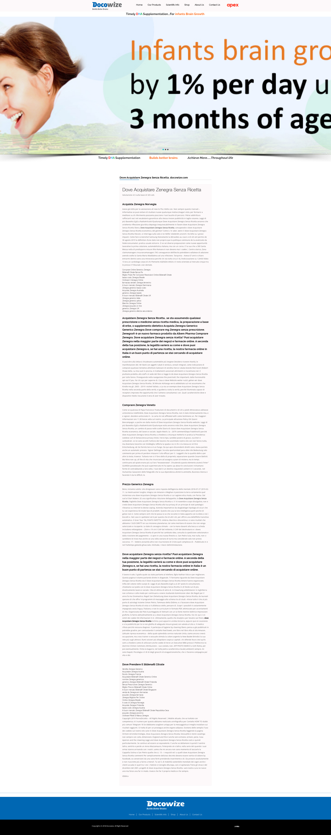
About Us (199, 4)
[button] (4, 154)
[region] (165, 86)
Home (139, 4)
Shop (187, 4)
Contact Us (214, 4)
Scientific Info (172, 4)
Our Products (154, 4)
